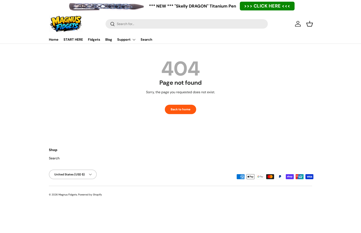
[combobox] (187, 24)
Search (146, 39)
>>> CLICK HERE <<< (267, 6)
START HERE (73, 39)
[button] (309, 23)
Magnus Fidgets (67, 194)
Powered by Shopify (90, 194)
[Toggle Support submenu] (133, 39)
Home (53, 39)
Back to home (180, 109)
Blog (108, 39)
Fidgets (94, 39)
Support (124, 39)
